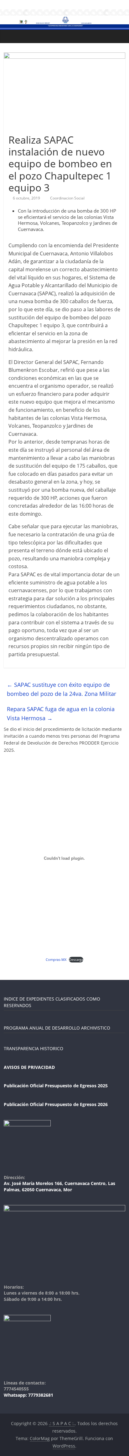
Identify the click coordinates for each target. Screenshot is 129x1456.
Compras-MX (56, 959)
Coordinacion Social (67, 198)
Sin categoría (23, 128)
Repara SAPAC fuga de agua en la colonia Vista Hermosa (61, 713)
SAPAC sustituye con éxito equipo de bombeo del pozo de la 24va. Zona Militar (61, 689)
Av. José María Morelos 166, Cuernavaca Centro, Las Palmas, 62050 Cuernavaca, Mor (59, 1186)
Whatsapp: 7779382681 (28, 1395)
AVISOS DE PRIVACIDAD (29, 1067)
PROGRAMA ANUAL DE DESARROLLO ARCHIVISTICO (57, 1028)
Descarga (76, 959)
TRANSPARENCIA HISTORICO (33, 1048)
